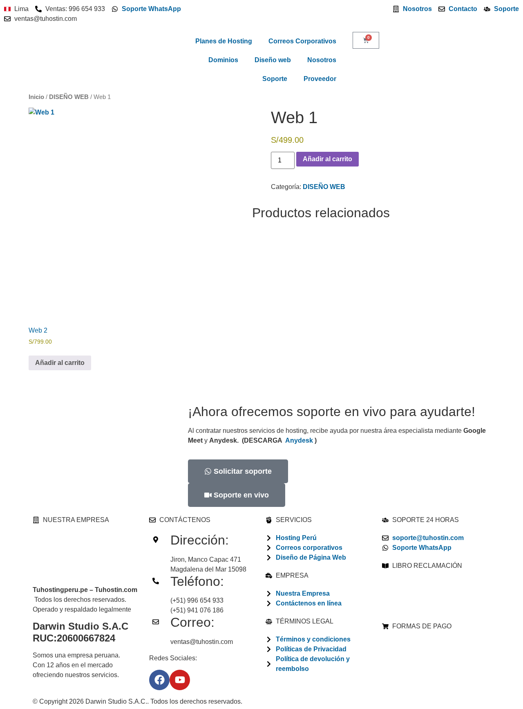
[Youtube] (180, 680)
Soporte (274, 78)
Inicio (36, 97)
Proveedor (320, 78)
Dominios (223, 59)
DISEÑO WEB (69, 97)
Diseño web (273, 59)
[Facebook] (159, 680)
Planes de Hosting (223, 41)
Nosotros (321, 59)
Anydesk (299, 440)
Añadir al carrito (327, 158)
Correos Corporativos (302, 41)
